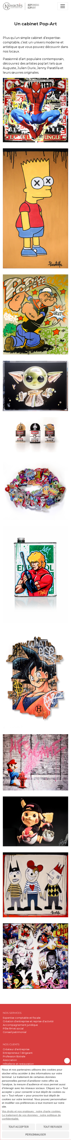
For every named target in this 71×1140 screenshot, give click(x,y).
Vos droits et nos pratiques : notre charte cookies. (31, 1111)
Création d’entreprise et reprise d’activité (28, 1021)
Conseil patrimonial (14, 1032)
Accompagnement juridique (20, 1025)
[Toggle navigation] (62, 6)
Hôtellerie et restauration (18, 1063)
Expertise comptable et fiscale (22, 1017)
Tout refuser (52, 1126)
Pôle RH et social (13, 1028)
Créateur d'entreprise (16, 1049)
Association (10, 1060)
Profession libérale (14, 1056)
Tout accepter (19, 1126)
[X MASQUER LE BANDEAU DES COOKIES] (67, 1060)
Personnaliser (35, 1134)
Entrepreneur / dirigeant (18, 1052)
